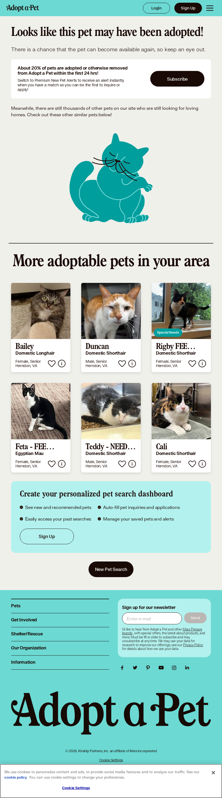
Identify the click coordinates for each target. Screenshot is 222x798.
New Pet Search (111, 569)
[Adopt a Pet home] (22, 8)
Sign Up (188, 8)
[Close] (213, 773)
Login (156, 8)
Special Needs (168, 332)
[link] (40, 327)
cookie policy (15, 777)
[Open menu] (209, 8)
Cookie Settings (111, 760)
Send (195, 617)
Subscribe (177, 78)
